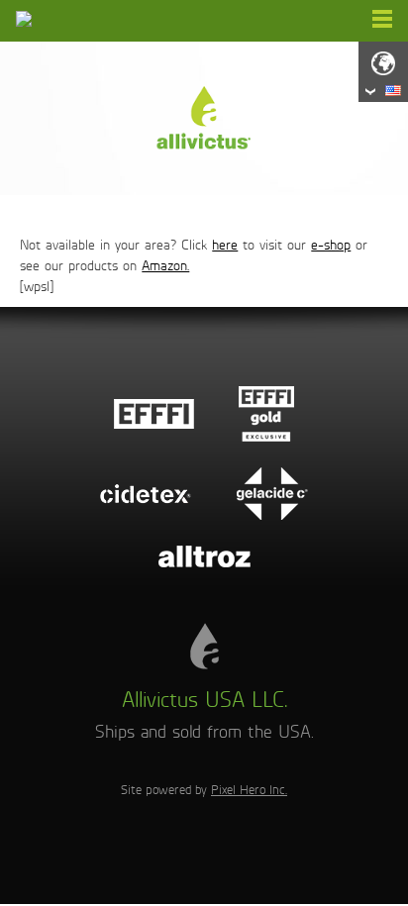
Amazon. (165, 265)
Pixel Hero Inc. (249, 789)
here (225, 245)
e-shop (331, 245)
